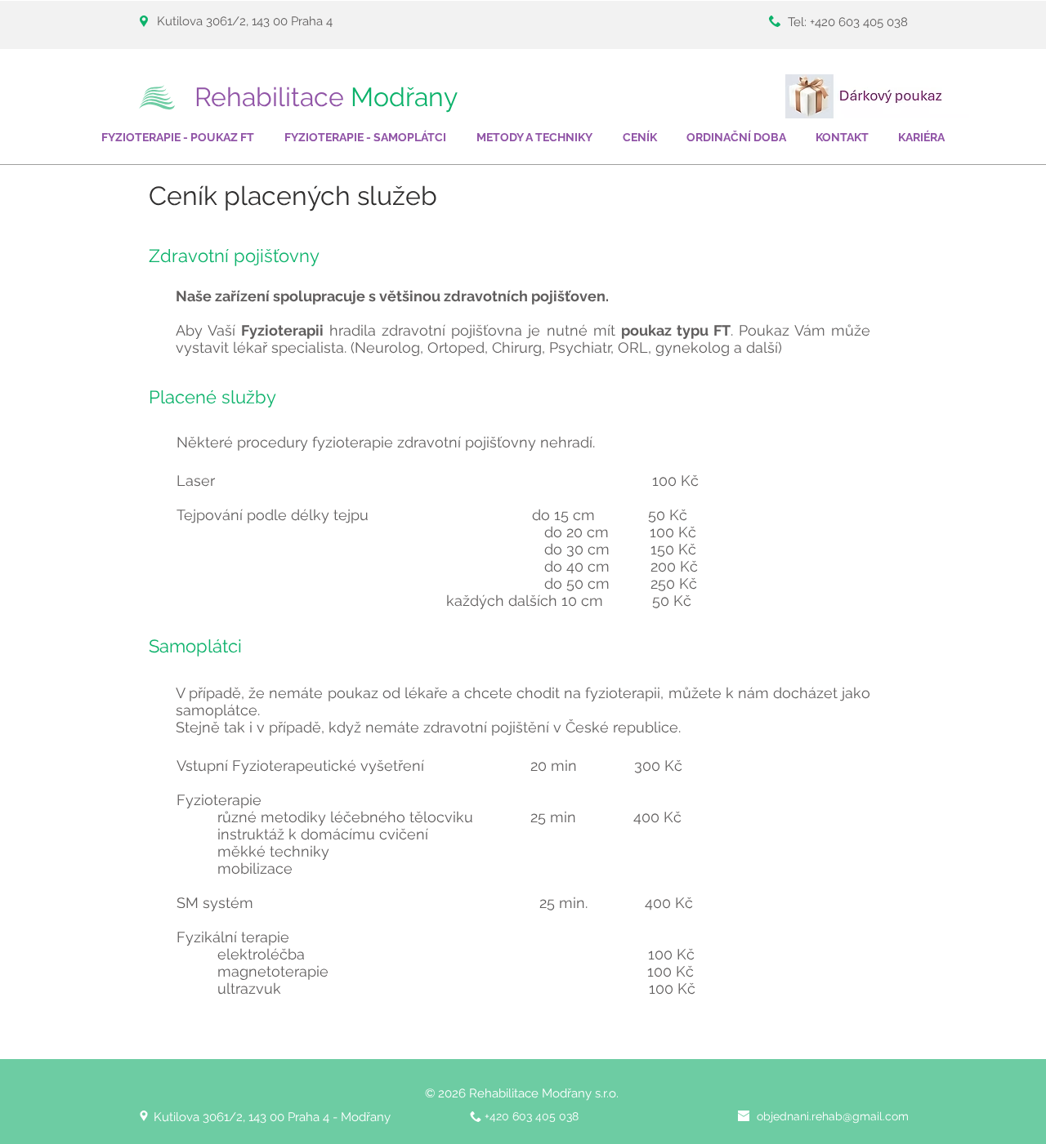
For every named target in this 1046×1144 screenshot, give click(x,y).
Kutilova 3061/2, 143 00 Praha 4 (246, 21)
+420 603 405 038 (859, 22)
